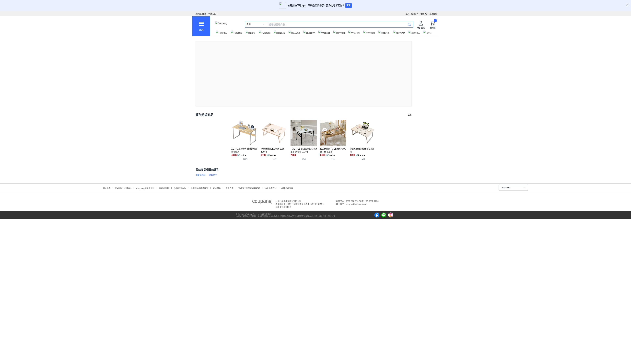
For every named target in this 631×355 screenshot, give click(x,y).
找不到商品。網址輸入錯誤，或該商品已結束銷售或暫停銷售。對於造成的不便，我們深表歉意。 (303, 71)
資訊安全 (230, 188)
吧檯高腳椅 (200, 175)
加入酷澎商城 (271, 188)
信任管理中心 (180, 188)
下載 (349, 5)
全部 (249, 24)
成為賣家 (433, 14)
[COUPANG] (262, 202)
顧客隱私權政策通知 (199, 188)
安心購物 (217, 188)
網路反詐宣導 (287, 188)
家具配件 (213, 175)
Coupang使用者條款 (145, 188)
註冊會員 (414, 14)
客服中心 (424, 14)
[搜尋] (409, 24)
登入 (407, 14)
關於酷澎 (107, 188)
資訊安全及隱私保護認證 (249, 188)
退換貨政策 (164, 188)
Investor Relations (123, 188)
